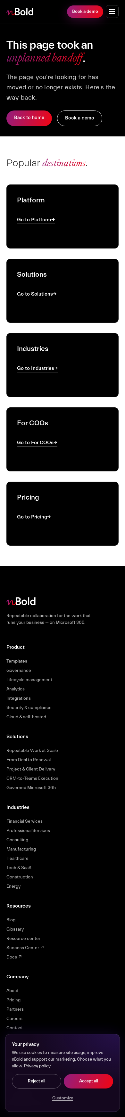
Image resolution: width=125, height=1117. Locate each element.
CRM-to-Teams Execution (32, 778)
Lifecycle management (29, 679)
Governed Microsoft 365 (31, 787)
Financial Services (24, 821)
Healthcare (17, 858)
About (12, 990)
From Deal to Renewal (28, 759)
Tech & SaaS (18, 867)
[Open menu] (112, 11)
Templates (16, 661)
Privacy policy (37, 1066)
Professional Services (28, 830)
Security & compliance (29, 707)
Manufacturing (21, 849)
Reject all (36, 1081)
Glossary (15, 929)
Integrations (18, 698)
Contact (14, 1028)
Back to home (29, 117)
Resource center (23, 938)
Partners (15, 1009)
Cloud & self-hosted (26, 717)
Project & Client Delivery (30, 769)
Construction (19, 877)
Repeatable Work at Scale (32, 750)
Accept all (88, 1081)
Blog (10, 920)
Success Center (25, 947)
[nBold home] (20, 11)
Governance (18, 670)
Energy (13, 886)
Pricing (13, 1000)
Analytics (15, 689)
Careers (14, 1018)
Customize (62, 1098)
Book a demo (85, 11)
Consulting (17, 840)
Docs (14, 957)
